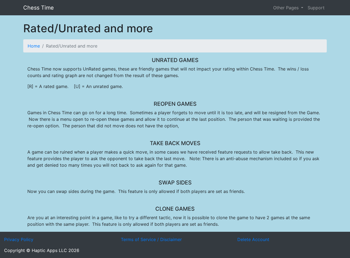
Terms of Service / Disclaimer (151, 239)
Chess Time (38, 7)
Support (316, 7)
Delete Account (253, 239)
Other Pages (286, 7)
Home (34, 46)
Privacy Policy (18, 239)
